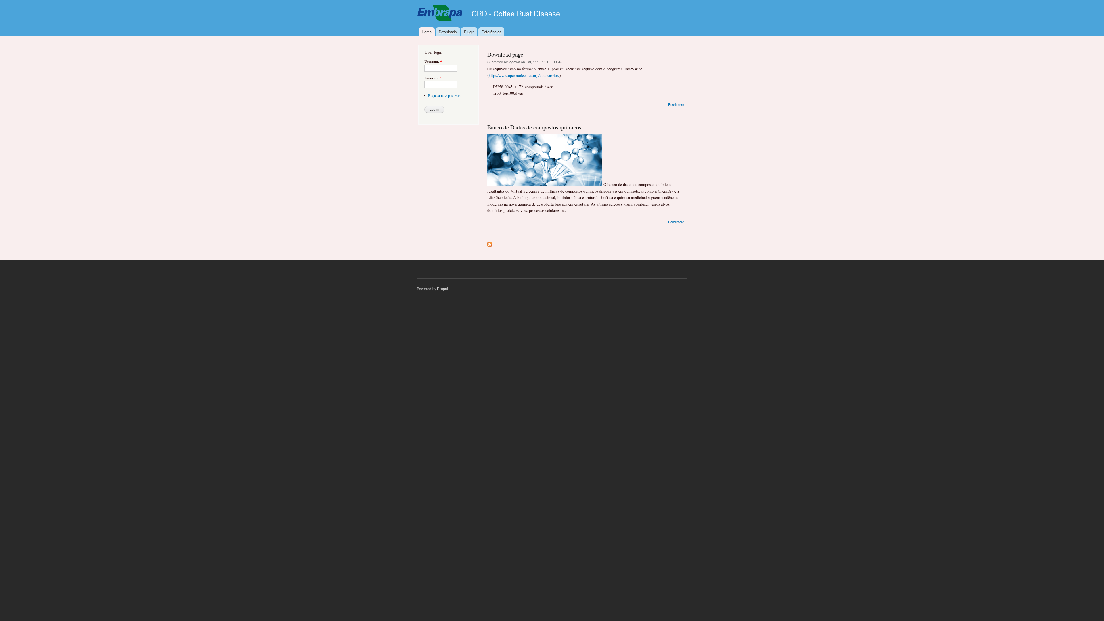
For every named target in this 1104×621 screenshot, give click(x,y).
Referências (491, 31)
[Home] (440, 13)
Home (427, 31)
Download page (505, 54)
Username (433, 61)
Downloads (448, 31)
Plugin (469, 31)
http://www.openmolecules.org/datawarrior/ (524, 75)
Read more (676, 104)
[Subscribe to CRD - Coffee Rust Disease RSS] (489, 243)
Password (432, 78)
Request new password (444, 95)
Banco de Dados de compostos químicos (534, 127)
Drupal (442, 288)
